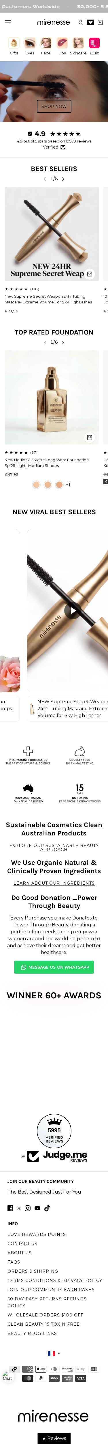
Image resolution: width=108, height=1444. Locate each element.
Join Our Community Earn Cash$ (51, 1289)
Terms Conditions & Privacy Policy (54, 1280)
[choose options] (89, 437)
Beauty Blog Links (32, 1333)
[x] (19, 1208)
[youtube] (37, 1208)
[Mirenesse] (54, 22)
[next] (63, 179)
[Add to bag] (89, 274)
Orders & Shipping (32, 1271)
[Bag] (100, 22)
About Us (19, 1252)
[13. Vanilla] (36, 484)
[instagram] (28, 1208)
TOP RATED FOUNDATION (54, 332)
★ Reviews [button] (54, 1438)
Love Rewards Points (36, 1234)
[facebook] (10, 1208)
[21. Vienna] (47, 484)
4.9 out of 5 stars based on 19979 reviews (54, 141)
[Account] (80, 22)
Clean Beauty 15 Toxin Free (43, 1324)
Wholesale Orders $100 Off (45, 1315)
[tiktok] (47, 1208)
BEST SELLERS (54, 169)
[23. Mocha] (59, 484)
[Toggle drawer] (8, 22)
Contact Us (22, 1243)
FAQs (13, 1262)
